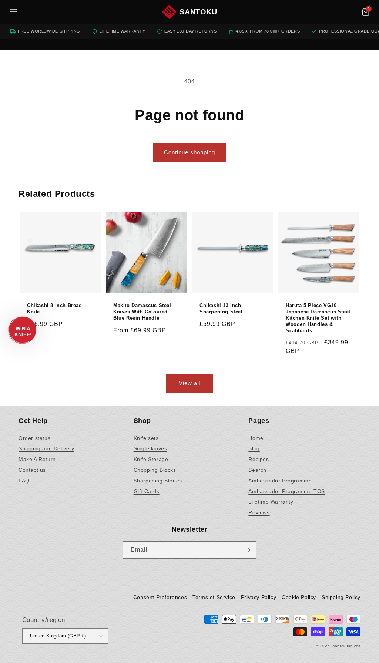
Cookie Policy (299, 597)
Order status (34, 438)
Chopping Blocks (155, 470)
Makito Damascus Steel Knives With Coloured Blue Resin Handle (142, 312)
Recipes (258, 459)
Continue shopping (189, 152)
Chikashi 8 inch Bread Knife (54, 308)
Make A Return (37, 459)
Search (257, 470)
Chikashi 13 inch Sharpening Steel (221, 308)
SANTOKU (198, 12)
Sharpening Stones (158, 481)
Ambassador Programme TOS (286, 491)
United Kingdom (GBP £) (58, 636)
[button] (365, 11)
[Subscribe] (247, 550)
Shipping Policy (341, 597)
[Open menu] (13, 11)
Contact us (32, 470)
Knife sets (146, 438)
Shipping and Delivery (46, 448)
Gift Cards (147, 491)
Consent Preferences (160, 597)
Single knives (150, 448)
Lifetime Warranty (270, 502)
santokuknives (346, 646)
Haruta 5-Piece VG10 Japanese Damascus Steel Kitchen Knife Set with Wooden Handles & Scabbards (318, 318)
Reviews (258, 512)
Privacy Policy (258, 597)
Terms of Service (213, 597)
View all (189, 383)
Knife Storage (151, 459)
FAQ (24, 481)
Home (255, 438)
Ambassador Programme (280, 481)
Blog (253, 448)
